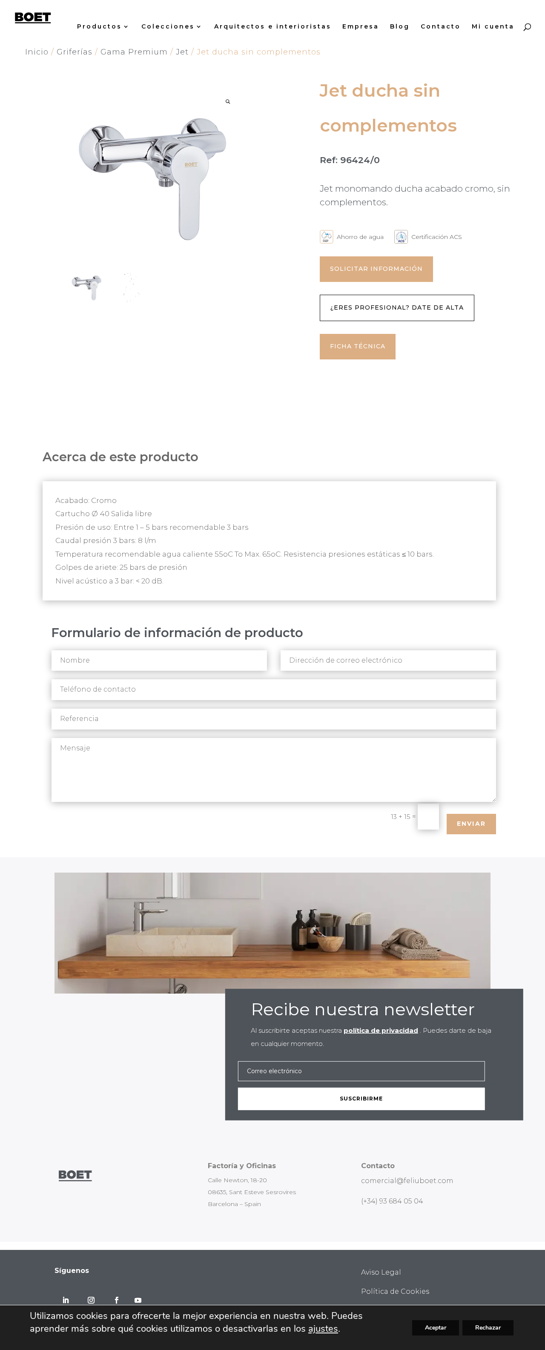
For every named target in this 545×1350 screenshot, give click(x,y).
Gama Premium (134, 52)
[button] (228, 101)
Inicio (37, 52)
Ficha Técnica (357, 346)
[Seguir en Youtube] (138, 1300)
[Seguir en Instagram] (91, 1300)
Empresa (360, 26)
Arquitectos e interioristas (272, 26)
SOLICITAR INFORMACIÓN (376, 269)
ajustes (323, 1328)
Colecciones (168, 26)
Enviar (471, 823)
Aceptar (435, 1328)
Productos (99, 26)
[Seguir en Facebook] (116, 1300)
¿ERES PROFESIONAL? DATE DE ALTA (397, 307)
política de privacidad (381, 1030)
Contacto (441, 26)
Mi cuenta (493, 26)
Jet (182, 52)
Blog (400, 26)
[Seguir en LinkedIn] (65, 1300)
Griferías (74, 52)
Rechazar (488, 1328)
